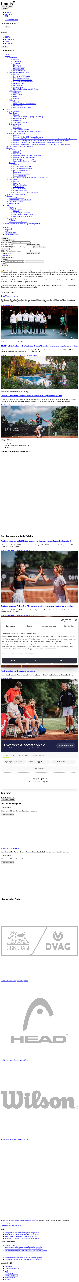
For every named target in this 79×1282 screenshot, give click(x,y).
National (12, 163)
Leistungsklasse (18, 87)
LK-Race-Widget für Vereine (22, 216)
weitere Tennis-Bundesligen (22, 170)
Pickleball (16, 98)
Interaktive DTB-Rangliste (21, 76)
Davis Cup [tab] (8, 443)
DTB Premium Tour (19, 176)
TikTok (21, 1236)
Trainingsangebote (15, 124)
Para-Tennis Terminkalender (22, 107)
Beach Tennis (17, 94)
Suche (8, 27)
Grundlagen (13, 113)
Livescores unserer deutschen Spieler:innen (27, 155)
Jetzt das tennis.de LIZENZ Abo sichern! (36, 541)
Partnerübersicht (14, 203)
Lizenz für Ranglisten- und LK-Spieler (25, 89)
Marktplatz (12, 218)
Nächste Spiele (23, 755)
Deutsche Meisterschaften (21, 174)
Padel (15, 96)
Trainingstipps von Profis (17, 133)
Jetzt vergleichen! (6, 678)
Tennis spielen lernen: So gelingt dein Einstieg (28, 117)
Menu (10, 6)
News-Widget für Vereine (21, 212)
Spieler (7, 36)
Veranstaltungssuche (15, 111)
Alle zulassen (64, 661)
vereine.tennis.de (24, 1249)
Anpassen (38, 661)
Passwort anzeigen (33, 244)
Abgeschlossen (39, 755)
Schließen (5, 9)
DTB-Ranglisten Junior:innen (22, 80)
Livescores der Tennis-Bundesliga (24, 157)
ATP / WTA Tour (18, 187)
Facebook (22, 1234)
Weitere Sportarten (15, 91)
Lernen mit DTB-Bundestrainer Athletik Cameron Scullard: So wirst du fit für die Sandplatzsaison (45, 139)
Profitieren (8, 196)
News (7, 54)
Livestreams (17, 153)
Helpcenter (12, 207)
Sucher (4, 263)
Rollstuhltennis (18, 105)
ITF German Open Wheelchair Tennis (25, 192)
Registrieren (5, 240)
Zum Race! (18, 405)
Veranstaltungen (10, 43)
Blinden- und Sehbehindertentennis (24, 104)
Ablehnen (14, 661)
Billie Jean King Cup (20, 185)
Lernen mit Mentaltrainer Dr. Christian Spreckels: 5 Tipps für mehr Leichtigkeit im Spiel (41, 144)
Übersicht (16, 59)
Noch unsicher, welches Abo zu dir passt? (18, 671)
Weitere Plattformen (11, 20)
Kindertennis (17, 128)
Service (7, 205)
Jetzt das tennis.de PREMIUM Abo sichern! (37, 606)
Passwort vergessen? (7, 255)
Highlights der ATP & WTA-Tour (24, 159)
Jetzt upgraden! (19, 550)
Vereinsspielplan (18, 69)
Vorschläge (4, 265)
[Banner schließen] (76, 620)
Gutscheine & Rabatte (16, 201)
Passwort (4, 244)
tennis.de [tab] (8, 447)
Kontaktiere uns (19, 1220)
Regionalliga (17, 172)
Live (6, 755)
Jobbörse (12, 220)
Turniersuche (17, 63)
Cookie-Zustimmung (8, 814)
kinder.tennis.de (23, 1259)
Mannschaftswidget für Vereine (23, 214)
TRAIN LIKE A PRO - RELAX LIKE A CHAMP (39, 346)
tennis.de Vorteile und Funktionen (20, 200)
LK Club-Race (18, 85)
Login (12, 240)
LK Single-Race (18, 83)
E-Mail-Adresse (6, 242)
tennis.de (8, 12)
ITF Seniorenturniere (20, 190)
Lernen (7, 109)
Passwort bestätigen (7, 247)
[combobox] (14, 261)
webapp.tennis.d (10, 1245)
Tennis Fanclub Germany (17, 194)
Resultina (25, 748)
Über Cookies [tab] (69, 626)
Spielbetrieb (13, 58)
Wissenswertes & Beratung (18, 222)
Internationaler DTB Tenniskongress (21, 146)
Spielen (7, 56)
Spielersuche (17, 61)
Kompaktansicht (6, 797)
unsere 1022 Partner (16, 636)
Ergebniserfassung (19, 70)
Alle (13, 755)
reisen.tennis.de (23, 1258)
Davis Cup (16, 183)
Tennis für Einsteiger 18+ (21, 129)
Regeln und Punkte (19, 118)
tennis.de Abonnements (16, 198)
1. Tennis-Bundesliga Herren (22, 166)
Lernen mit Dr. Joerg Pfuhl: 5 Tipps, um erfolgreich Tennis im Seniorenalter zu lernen (41, 141)
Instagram (22, 1233)
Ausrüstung (17, 120)
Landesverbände (10, 18)
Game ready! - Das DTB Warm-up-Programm (28, 137)
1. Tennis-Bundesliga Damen (22, 168)
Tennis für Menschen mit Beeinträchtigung (27, 131)
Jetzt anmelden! (19, 355)
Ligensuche (17, 65)
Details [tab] (29, 626)
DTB (6, 16)
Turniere (7, 38)
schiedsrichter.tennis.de (26, 1251)
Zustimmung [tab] (10, 626)
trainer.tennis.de (23, 1247)
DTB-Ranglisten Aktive (21, 78)
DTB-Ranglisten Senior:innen (23, 82)
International (13, 179)
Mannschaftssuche (19, 67)
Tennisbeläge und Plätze (21, 122)
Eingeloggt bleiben (9, 257)
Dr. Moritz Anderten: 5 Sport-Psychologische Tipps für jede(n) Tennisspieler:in (38, 142)
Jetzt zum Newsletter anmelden (11, 1226)
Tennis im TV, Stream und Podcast (24, 161)
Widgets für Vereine (15, 209)
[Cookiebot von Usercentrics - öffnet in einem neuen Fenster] (62, 620)
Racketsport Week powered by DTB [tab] (17, 445)
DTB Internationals (19, 188)
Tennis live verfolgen (16, 150)
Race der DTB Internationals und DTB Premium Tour (30, 177)
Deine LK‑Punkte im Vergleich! (31, 396)
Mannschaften (9, 39)
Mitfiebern (8, 148)
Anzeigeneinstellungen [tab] (49, 626)
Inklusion (12, 100)
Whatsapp (22, 1238)
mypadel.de (8, 14)
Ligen (7, 41)
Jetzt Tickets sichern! (9, 296)
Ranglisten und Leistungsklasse (19, 72)
